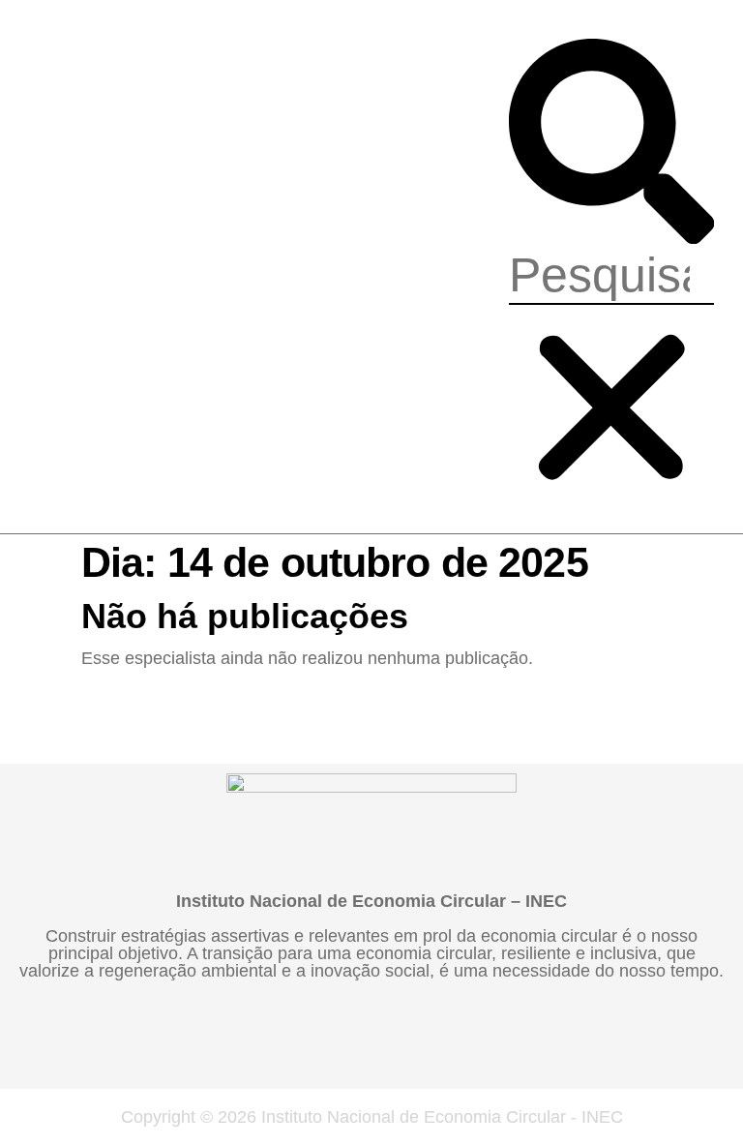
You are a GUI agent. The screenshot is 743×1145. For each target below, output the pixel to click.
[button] (611, 143)
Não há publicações (244, 616)
